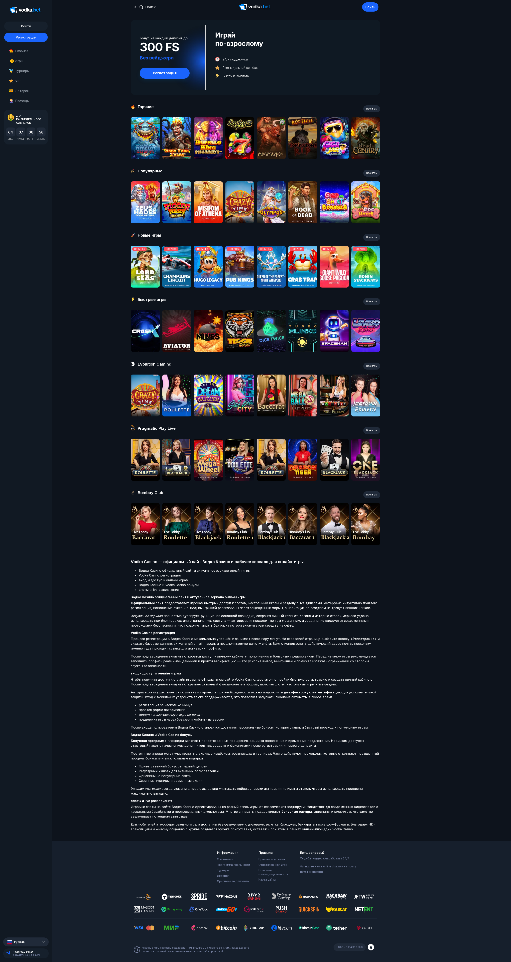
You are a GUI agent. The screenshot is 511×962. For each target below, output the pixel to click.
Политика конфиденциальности (273, 872)
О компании (225, 859)
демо (145, 148)
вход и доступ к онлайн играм (163, 580)
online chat (330, 866)
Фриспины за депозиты (233, 881)
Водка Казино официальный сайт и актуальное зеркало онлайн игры (194, 570)
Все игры (371, 108)
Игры (17, 61)
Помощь (22, 101)
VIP (18, 81)
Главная (21, 51)
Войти (370, 7)
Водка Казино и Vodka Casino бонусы (169, 585)
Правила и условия (271, 859)
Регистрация (26, 37)
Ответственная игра (272, 864)
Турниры (22, 71)
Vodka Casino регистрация (160, 575)
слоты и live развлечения (159, 590)
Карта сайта (267, 879)
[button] (26, 941)
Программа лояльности (233, 864)
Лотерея (22, 91)
